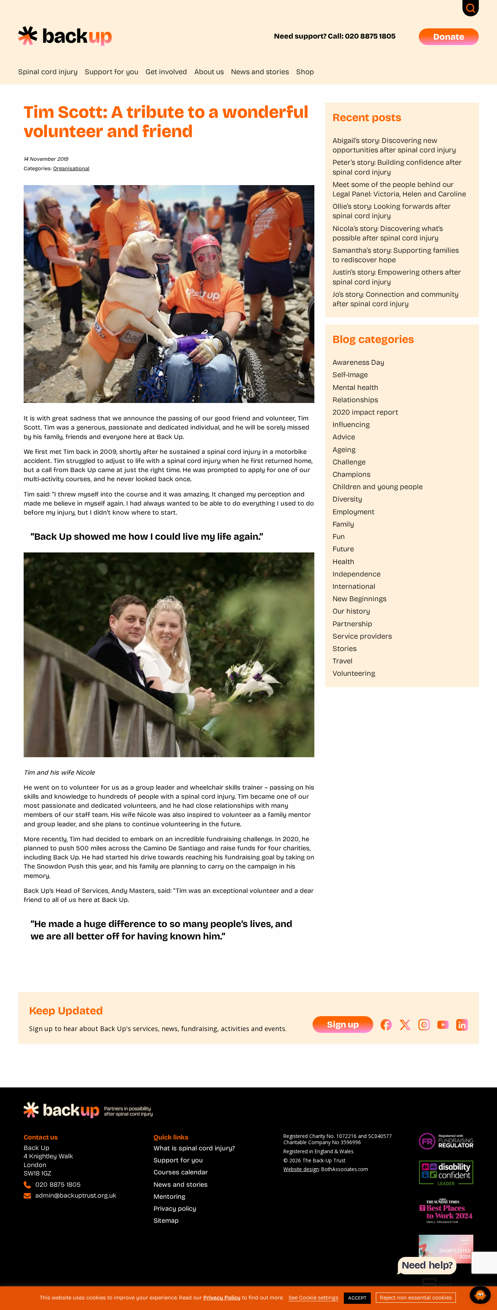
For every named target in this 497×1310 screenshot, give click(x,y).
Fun (339, 536)
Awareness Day (358, 362)
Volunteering (354, 673)
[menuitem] (51, 71)
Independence (357, 574)
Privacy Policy (221, 1297)
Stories (345, 648)
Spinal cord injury (47, 71)
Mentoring (169, 1197)
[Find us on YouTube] (443, 1025)
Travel (343, 660)
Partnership (352, 623)
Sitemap (166, 1221)
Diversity (347, 499)
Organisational (71, 168)
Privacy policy (175, 1209)
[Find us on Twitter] (405, 1025)
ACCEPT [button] (357, 1298)
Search (470, 8)
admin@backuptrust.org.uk (75, 1195)
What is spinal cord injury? (194, 1148)
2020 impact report (365, 412)
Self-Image (350, 374)
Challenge (349, 462)
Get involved (166, 71)
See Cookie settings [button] (313, 1297)
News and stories (260, 71)
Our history (351, 611)
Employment (353, 511)
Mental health (355, 387)
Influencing (351, 424)
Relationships (355, 399)
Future (343, 548)
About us (209, 71)
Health (343, 561)
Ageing (344, 449)
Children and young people (378, 486)
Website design (301, 1169)
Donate (448, 37)
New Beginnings (359, 598)
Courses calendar (181, 1172)
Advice (344, 436)
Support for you (111, 71)
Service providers (362, 636)
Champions (351, 474)
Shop (305, 71)
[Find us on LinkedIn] (462, 1025)
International (354, 586)
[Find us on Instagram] (424, 1025)
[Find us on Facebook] (386, 1025)
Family (343, 524)
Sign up (343, 1024)
